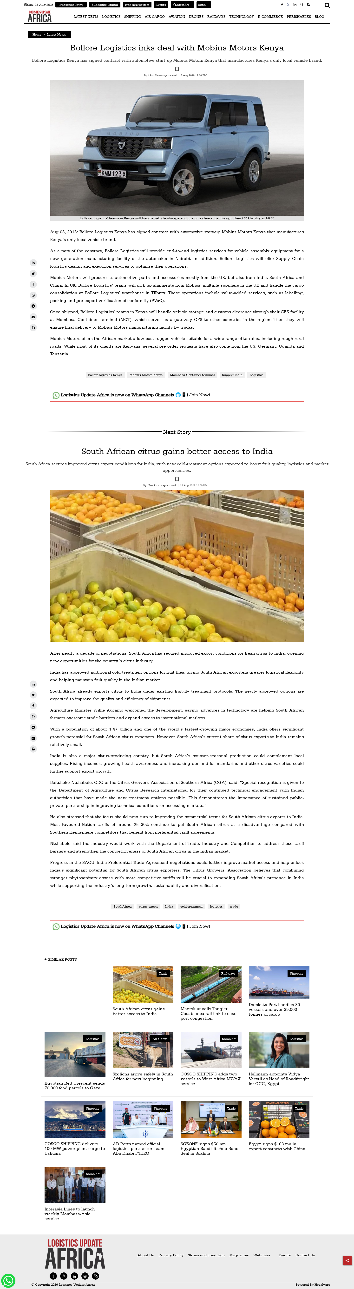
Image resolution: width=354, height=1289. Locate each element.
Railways (228, 973)
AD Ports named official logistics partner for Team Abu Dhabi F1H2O (138, 1148)
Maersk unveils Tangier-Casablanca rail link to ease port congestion (208, 1013)
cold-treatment (191, 906)
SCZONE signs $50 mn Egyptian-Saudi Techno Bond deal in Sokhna (210, 1148)
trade (234, 906)
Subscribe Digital (105, 4)
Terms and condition (207, 1255)
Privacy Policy (171, 1255)
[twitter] (33, 273)
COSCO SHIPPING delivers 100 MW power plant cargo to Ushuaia (75, 1148)
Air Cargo (159, 1039)
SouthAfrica (123, 906)
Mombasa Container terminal (192, 375)
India (169, 906)
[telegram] (33, 306)
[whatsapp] (33, 295)
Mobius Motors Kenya (146, 375)
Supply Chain (232, 375)
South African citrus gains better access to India (177, 451)
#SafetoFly (180, 4)
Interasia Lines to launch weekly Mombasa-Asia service (70, 1213)
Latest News (56, 34)
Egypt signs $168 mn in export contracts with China (277, 1146)
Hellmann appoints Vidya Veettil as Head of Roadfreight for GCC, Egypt (279, 1078)
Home (37, 34)
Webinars (261, 1255)
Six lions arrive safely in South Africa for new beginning (143, 1076)
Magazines (239, 1255)
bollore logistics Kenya (105, 375)
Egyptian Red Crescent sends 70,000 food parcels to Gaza (75, 1085)
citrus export (148, 906)
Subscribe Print (71, 4)
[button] (177, 70)
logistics (216, 906)
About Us (145, 1255)
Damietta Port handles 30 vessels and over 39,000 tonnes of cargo (274, 1009)
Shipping (296, 973)
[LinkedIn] (33, 262)
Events (160, 4)
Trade (163, 973)
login (201, 4)
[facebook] (33, 284)
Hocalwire (322, 1284)
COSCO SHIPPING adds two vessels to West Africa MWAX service (211, 1078)
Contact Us (305, 1255)
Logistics (256, 375)
